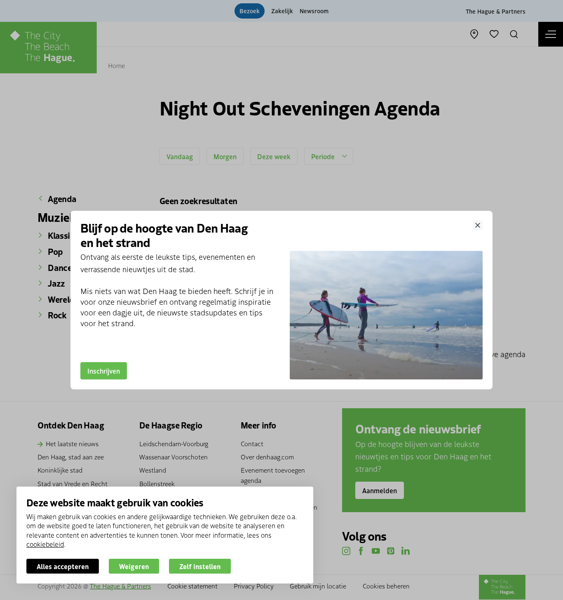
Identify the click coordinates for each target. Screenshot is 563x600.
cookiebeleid (45, 543)
